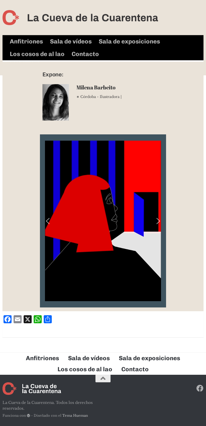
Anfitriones (26, 41)
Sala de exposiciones (129, 41)
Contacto (85, 54)
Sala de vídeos (71, 41)
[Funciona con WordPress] (28, 415)
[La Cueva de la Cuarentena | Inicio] (80, 17)
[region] (103, 220)
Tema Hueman (75, 415)
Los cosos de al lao (37, 54)
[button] (48, 221)
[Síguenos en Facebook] (199, 388)
